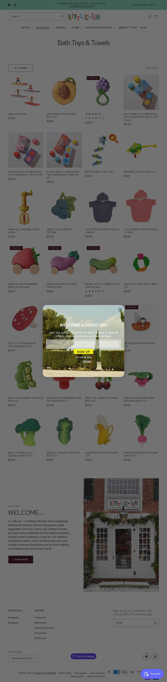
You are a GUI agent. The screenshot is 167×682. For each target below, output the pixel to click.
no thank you (83, 357)
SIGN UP (83, 351)
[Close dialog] (120, 309)
